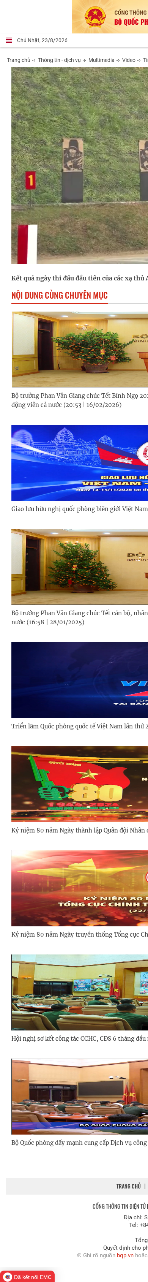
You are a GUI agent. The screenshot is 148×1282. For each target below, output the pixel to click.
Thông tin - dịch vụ (59, 60)
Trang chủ (18, 60)
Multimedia (101, 60)
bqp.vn (125, 1255)
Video (128, 60)
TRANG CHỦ (129, 1186)
